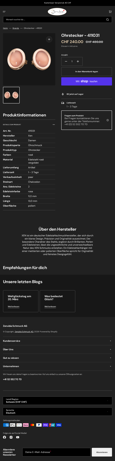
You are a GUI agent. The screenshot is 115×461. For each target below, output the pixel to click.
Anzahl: (64, 55)
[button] (4, 11)
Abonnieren (102, 452)
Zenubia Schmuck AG (24, 331)
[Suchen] (108, 19)
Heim (5, 28)
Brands (16, 28)
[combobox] (57, 19)
